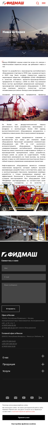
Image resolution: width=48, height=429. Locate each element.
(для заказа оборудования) (19, 328)
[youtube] (32, 397)
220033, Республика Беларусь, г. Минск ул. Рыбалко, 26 (23, 336)
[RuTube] (24, 397)
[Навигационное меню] (43, 3)
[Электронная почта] (7, 397)
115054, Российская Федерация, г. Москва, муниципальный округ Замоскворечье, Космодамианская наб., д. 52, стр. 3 (23, 320)
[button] (37, 3)
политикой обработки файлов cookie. (23, 411)
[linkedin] (40, 397)
